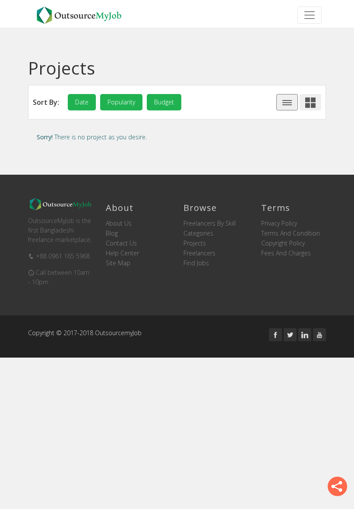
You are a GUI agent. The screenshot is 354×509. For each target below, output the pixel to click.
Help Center (122, 253)
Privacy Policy (279, 223)
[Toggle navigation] (309, 15)
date (81, 102)
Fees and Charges (286, 253)
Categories (198, 233)
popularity (121, 102)
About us (119, 223)
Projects (194, 243)
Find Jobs (196, 263)
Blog (112, 233)
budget (164, 102)
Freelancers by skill (209, 223)
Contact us (121, 243)
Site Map (118, 263)
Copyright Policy (283, 243)
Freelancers (199, 253)
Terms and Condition (290, 233)
